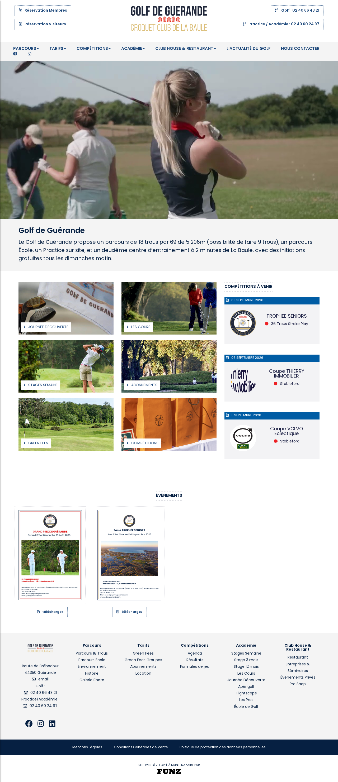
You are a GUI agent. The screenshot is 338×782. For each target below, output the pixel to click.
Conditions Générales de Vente (141, 747)
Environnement (92, 667)
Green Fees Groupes (143, 660)
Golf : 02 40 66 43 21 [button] (299, 11)
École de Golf (246, 707)
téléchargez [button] (52, 612)
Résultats (194, 660)
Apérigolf (246, 687)
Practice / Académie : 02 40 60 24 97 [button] (283, 24)
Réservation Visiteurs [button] (45, 24)
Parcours (24, 49)
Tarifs (56, 49)
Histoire (91, 674)
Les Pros (246, 700)
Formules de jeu (194, 667)
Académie (131, 49)
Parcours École (91, 660)
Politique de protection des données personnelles (223, 747)
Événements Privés (297, 678)
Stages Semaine (246, 654)
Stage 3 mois (246, 660)
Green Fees (143, 654)
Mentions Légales (87, 747)
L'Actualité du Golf (248, 49)
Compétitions (92, 49)
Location (143, 674)
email (43, 679)
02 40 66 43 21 (43, 693)
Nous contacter (300, 49)
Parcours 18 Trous (92, 654)
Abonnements (143, 667)
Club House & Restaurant (184, 49)
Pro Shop (298, 684)
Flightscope (246, 693)
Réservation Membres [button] (46, 11)
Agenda (195, 654)
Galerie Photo (91, 680)
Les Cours (246, 674)
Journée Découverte (246, 680)
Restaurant (298, 658)
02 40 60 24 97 (44, 706)
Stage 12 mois (246, 667)
